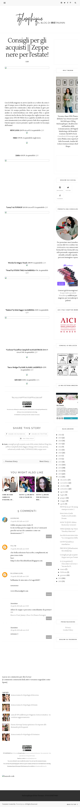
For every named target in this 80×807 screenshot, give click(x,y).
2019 (60, 456)
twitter (68, 190)
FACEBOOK (37, 398)
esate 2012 (29, 444)
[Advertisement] (68, 51)
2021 (59, 450)
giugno (63, 498)
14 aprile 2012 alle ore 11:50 (20, 576)
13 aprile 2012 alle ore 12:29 (19, 521)
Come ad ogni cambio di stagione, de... (8, 497)
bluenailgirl (17, 573)
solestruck (12, 449)
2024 (60, 441)
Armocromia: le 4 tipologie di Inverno (25, 695)
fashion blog (43, 444)
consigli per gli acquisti (16, 444)
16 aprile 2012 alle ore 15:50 (20, 606)
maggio (63, 501)
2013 (59, 474)
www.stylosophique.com (31, 758)
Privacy (68, 628)
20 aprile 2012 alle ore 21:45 (20, 630)
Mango (31, 447)
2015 (59, 468)
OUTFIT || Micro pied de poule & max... (42, 497)
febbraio (63, 572)
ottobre (63, 486)
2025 (60, 438)
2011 (59, 578)
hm (50, 444)
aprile (62, 504)
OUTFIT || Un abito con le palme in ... (26, 496)
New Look (38, 447)
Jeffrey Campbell (12, 447)
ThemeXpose (20, 804)
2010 (60, 581)
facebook (60, 198)
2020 (60, 453)
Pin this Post (28, 438)
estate (36, 444)
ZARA (35, 449)
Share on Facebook (16, 434)
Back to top (71, 804)
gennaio (63, 575)
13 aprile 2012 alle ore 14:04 (20, 549)
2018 (60, 459)
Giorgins (15, 518)
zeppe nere (42, 449)
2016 (60, 465)
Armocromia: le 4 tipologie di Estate (24, 705)
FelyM (13, 546)
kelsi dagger (23, 447)
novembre (64, 483)
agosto (62, 492)
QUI (42, 130)
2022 (60, 447)
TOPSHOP (29, 449)
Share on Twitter (39, 434)
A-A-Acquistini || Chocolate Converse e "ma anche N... (69, 563)
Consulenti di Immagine (67, 136)
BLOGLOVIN (17, 398)
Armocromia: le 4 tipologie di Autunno (25, 735)
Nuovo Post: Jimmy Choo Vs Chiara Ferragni (28, 615)
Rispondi (49, 536)
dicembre (64, 480)
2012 (59, 477)
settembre (64, 489)
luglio (62, 495)
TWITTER (27, 398)
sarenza (45, 447)
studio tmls (20, 449)
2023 (60, 444)
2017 (59, 462)
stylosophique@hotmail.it (40, 766)
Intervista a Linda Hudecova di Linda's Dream (68, 515)
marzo (62, 569)
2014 (60, 471)
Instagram (60, 190)
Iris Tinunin (14, 753)
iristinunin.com (63, 247)
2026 (60, 435)
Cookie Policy (68, 630)
